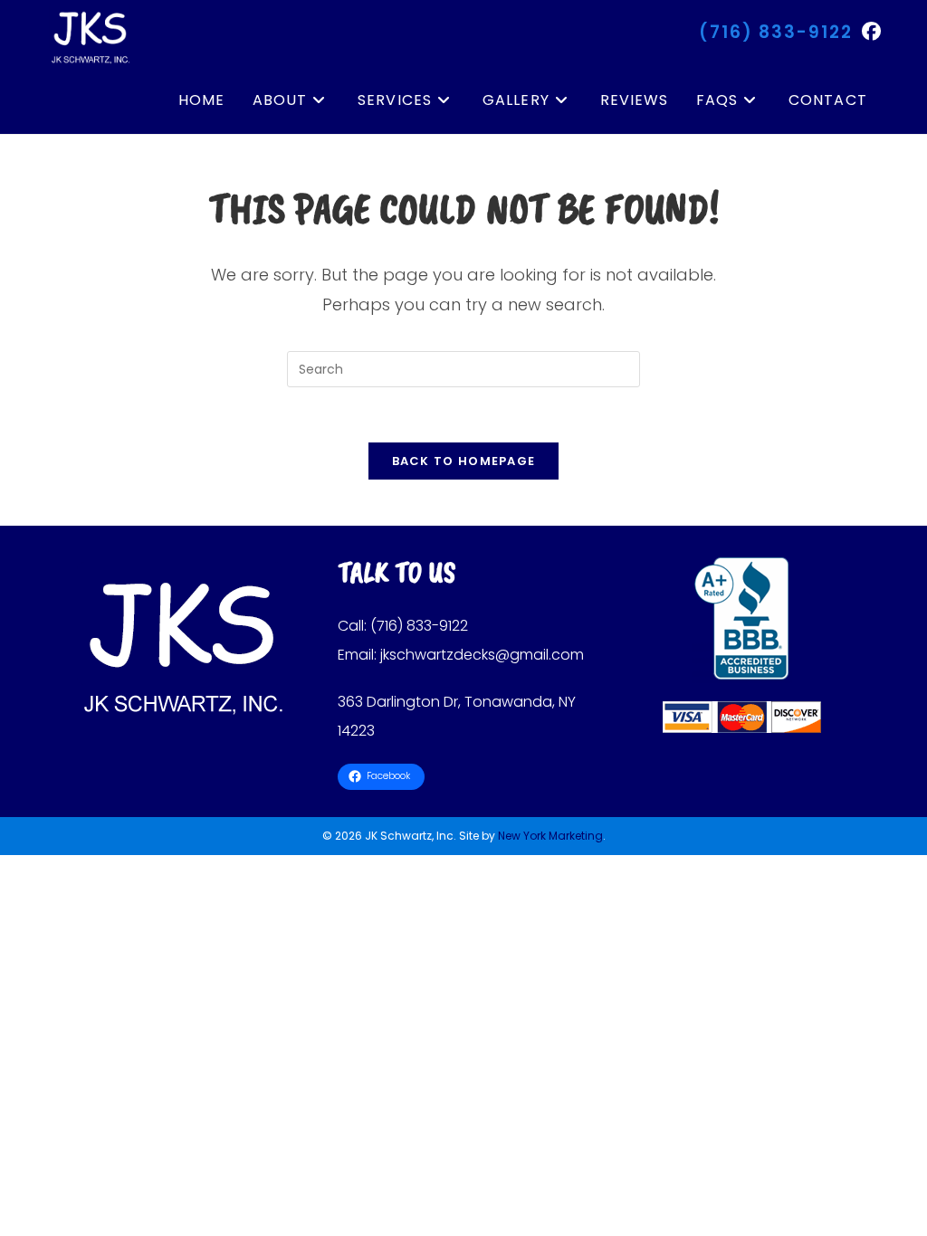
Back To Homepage (464, 461)
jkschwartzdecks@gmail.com (482, 654)
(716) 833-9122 (776, 32)
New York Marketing (550, 835)
